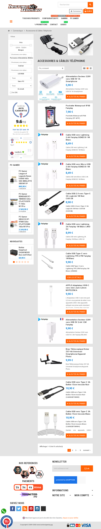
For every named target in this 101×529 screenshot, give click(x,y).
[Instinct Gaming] (25, 7)
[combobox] (19, 54)
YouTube (31, 508)
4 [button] (22, 262)
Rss (24, 508)
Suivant (87, 450)
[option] (21, 252)
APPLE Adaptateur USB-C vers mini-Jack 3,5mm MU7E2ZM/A (77, 287)
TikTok (43, 508)
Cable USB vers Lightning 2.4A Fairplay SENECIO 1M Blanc (78, 137)
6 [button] (28, 262)
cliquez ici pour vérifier (70, 518)
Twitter (18, 508)
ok (88, 468)
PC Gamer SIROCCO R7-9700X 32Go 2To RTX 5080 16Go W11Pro (24, 222)
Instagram (37, 508)
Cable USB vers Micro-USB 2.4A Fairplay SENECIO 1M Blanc (78, 166)
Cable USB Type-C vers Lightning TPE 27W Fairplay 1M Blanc (78, 256)
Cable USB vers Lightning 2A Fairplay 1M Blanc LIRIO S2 (78, 226)
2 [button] (16, 262)
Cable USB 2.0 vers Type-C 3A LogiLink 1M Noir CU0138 (78, 196)
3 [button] (19, 262)
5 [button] (25, 262)
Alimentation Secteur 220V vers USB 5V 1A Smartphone (78, 78)
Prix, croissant (44, 68)
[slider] (11, 45)
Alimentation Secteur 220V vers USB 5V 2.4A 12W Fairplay (78, 322)
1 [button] (14, 262)
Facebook (12, 508)
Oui (14, 92)
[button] (21, 36)
